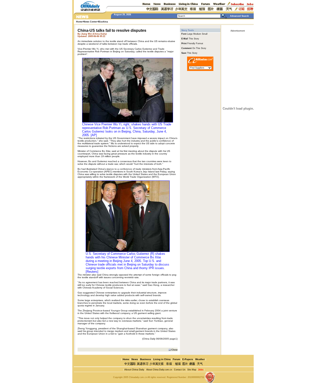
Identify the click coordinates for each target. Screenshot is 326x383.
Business (145, 359)
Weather (200, 359)
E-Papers (187, 359)
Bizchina (103, 22)
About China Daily (134, 369)
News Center (90, 22)
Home (126, 359)
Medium (197, 34)
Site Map (191, 369)
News (134, 359)
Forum (176, 359)
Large (190, 34)
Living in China (162, 359)
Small (204, 34)
